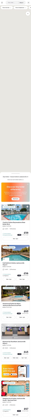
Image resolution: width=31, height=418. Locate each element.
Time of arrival (5, 7)
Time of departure (19, 7)
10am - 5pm (15, 358)
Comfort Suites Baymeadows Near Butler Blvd (15, 223)
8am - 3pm (15, 238)
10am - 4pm (22, 317)
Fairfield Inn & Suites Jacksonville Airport (15, 264)
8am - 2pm (6, 358)
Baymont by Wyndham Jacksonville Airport (15, 343)
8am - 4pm (8, 279)
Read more (15, 199)
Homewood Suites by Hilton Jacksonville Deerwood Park (15, 303)
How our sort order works (15, 179)
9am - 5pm (22, 279)
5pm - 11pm (24, 358)
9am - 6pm (8, 317)
